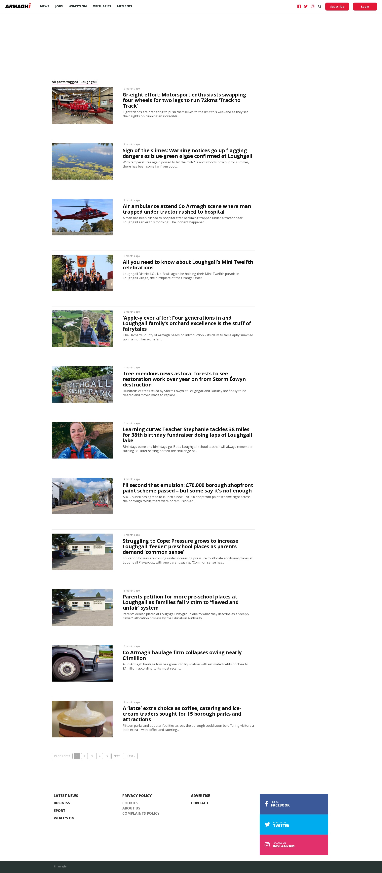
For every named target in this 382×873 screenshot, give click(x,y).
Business (62, 803)
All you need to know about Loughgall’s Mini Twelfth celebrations (188, 264)
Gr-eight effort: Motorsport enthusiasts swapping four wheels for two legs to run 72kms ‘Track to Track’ (184, 100)
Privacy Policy (137, 796)
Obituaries (102, 6)
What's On (64, 818)
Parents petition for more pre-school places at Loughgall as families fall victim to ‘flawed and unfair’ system (181, 602)
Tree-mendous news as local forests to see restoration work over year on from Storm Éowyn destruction (184, 379)
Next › (117, 756)
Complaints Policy (141, 813)
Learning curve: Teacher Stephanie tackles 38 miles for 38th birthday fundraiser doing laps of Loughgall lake (187, 435)
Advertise (200, 796)
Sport (59, 810)
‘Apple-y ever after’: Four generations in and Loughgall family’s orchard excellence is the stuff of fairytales (187, 323)
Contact (200, 803)
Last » (131, 756)
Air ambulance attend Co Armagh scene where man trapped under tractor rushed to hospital (187, 209)
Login (365, 6)
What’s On (78, 6)
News (44, 6)
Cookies (130, 803)
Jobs (59, 6)
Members (124, 6)
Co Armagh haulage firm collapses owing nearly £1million (182, 655)
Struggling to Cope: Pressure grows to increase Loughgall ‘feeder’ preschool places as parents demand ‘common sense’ (180, 546)
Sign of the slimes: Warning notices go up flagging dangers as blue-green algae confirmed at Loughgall (187, 153)
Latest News (66, 796)
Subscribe (337, 6)
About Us (131, 808)
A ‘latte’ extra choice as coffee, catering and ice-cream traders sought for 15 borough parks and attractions (182, 713)
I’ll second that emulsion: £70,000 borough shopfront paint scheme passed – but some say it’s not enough (188, 487)
